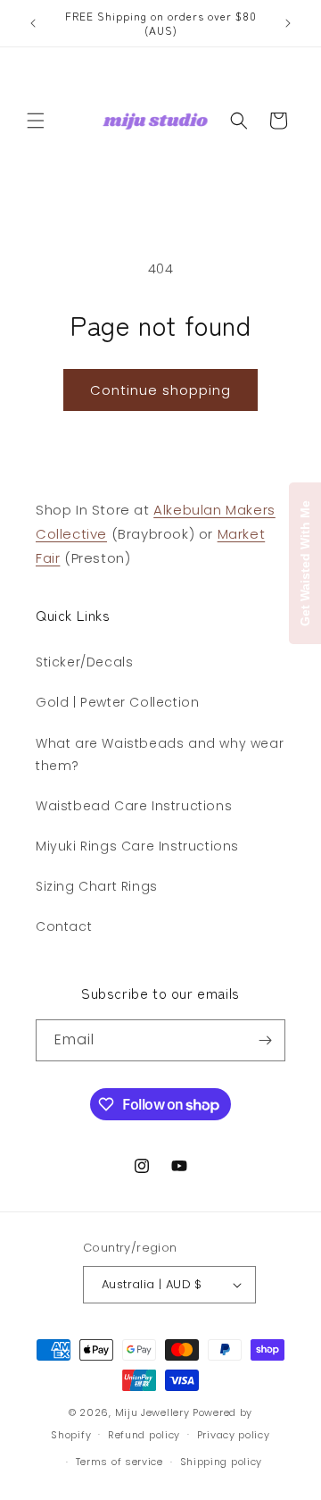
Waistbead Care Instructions (134, 806)
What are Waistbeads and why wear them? (160, 754)
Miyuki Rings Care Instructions (137, 846)
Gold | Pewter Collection (117, 702)
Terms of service (119, 1461)
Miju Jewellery (152, 1412)
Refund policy (144, 1435)
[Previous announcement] (33, 23)
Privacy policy (233, 1435)
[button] (35, 120)
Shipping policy (221, 1461)
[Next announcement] (288, 23)
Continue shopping (160, 390)
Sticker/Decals (84, 662)
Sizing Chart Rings (97, 886)
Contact (64, 926)
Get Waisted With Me (305, 563)
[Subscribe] (264, 1040)
